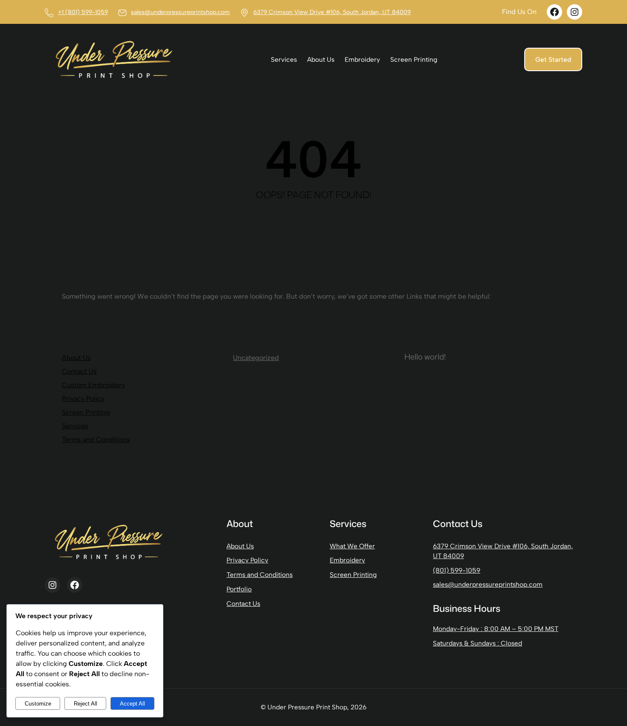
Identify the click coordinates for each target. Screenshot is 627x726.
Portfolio (239, 589)
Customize (38, 703)
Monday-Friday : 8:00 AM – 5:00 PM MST (495, 629)
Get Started (553, 59)
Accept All (132, 703)
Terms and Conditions (96, 439)
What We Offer (352, 546)
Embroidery (347, 560)
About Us (76, 358)
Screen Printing (86, 412)
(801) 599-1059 (456, 570)
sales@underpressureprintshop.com (180, 12)
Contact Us (79, 371)
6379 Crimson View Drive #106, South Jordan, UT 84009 (332, 12)
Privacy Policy (83, 399)
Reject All (85, 703)
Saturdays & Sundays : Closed (477, 643)
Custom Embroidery (93, 385)
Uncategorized (256, 358)
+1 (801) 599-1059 (83, 12)
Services (75, 426)
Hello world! (425, 356)
